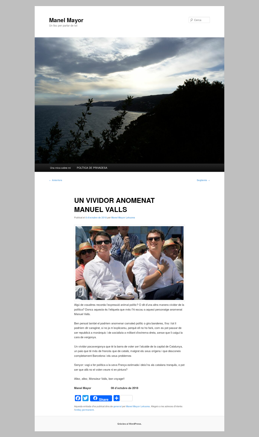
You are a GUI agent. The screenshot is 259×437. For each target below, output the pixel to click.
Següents (203, 180)
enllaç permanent (84, 409)
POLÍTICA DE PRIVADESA (92, 167)
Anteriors (55, 180)
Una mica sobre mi (60, 167)
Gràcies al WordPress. (129, 423)
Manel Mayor (66, 20)
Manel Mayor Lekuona (123, 217)
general (117, 406)
